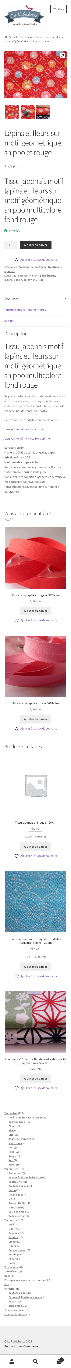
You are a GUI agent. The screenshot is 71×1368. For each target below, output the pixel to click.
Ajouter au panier (35, 245)
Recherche (35, 1361)
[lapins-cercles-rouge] (12, 112)
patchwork (29, 279)
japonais (9, 279)
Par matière (26, 37)
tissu (40, 279)
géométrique (47, 275)
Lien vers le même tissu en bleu (24, 429)
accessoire (24, 275)
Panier (54, 1358)
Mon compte (12, 1361)
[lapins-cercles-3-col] (43, 112)
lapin (19, 279)
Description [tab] (12, 298)
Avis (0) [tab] (9, 321)
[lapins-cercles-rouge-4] (28, 112)
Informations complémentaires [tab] (25, 309)
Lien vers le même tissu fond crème (27, 438)
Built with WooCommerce (21, 1346)
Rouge (42, 267)
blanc (35, 275)
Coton (39, 37)
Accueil (13, 37)
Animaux (24, 267)
